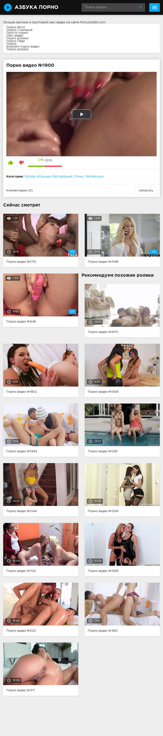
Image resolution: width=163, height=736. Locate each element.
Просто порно (17, 33)
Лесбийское (94, 176)
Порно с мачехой (19, 30)
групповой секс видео (48, 22)
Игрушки (44, 176)
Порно (11, 44)
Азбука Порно (36, 7)
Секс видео (14, 35)
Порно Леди (15, 41)
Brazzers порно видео (22, 46)
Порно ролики (17, 38)
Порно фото (15, 27)
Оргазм (29, 176)
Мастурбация (62, 176)
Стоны (78, 176)
